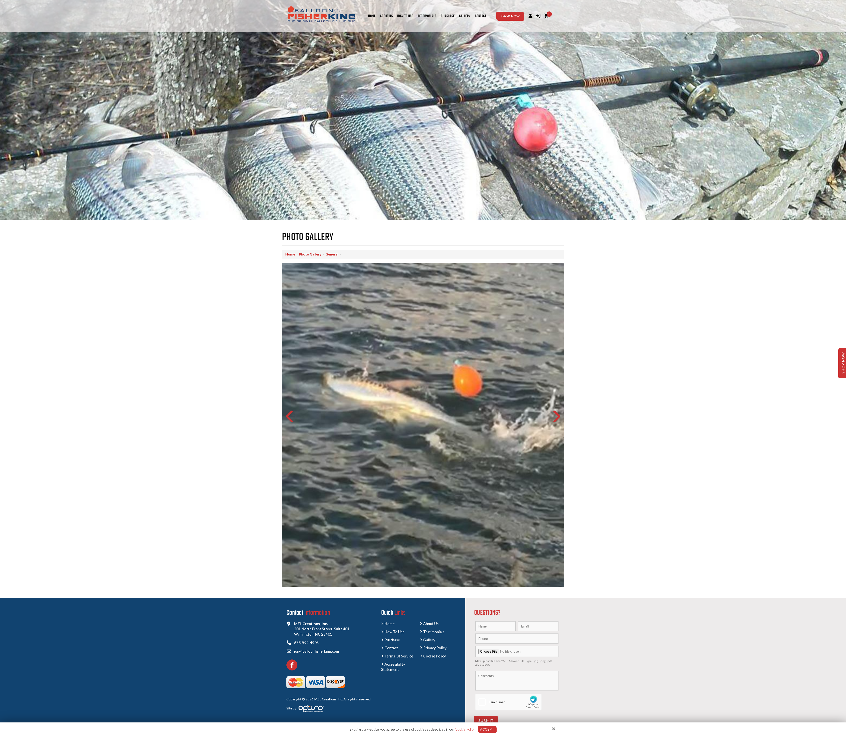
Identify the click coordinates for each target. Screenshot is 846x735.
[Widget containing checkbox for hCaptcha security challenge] (508, 702)
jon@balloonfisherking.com (316, 651)
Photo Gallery (310, 254)
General (331, 254)
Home (290, 254)
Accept (487, 729)
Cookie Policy (465, 729)
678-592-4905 (306, 642)
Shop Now (510, 16)
